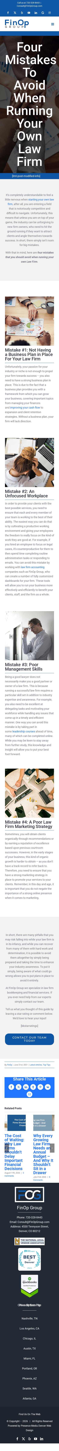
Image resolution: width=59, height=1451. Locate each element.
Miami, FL (29, 1358)
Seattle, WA (30, 1388)
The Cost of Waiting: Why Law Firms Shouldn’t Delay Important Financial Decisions (15, 1123)
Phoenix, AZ (29, 1378)
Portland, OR (29, 1368)
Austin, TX (29, 1348)
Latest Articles (36, 1065)
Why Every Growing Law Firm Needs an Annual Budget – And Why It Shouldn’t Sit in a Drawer (44, 1123)
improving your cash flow (25, 407)
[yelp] (29, 1438)
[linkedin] (41, 1438)
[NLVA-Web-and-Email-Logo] (29, 1239)
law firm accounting (32, 567)
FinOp (9, 1065)
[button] (7, 1148)
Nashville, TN (30, 1318)
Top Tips (46, 1065)
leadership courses (23, 731)
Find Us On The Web (29, 1414)
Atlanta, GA (29, 1398)
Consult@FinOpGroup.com (29, 6)
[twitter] (23, 1438)
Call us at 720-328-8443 (28, 3)
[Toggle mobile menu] (52, 24)
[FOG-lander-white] (29, 1187)
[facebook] (17, 1438)
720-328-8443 (34, 1217)
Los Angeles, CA (29, 1328)
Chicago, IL (29, 1338)
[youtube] (35, 1438)
